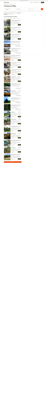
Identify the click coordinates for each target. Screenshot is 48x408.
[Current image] (6, 25)
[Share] (6, 20)
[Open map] (33, 33)
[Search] (42, 9)
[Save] (4, 20)
